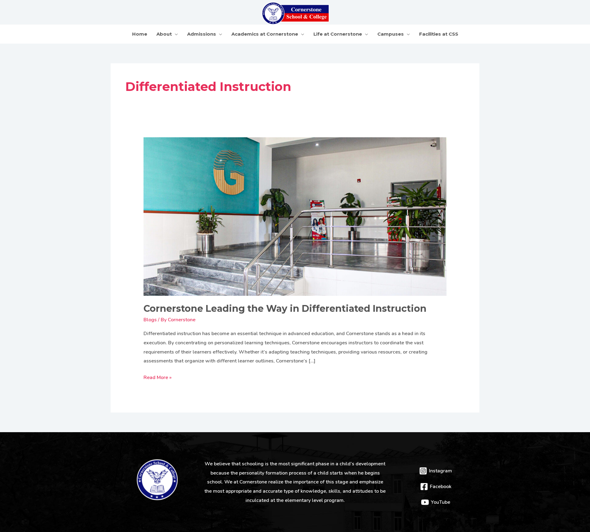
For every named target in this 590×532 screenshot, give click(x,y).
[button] (175, 34)
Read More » (157, 377)
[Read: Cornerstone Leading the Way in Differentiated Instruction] (295, 216)
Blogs (150, 319)
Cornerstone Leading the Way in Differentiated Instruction (285, 308)
